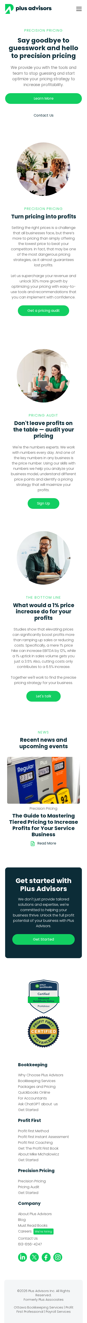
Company (29, 1203)
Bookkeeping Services (37, 1081)
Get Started (28, 1110)
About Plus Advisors (35, 1214)
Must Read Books (33, 1225)
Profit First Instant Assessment (43, 1137)
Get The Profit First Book (38, 1148)
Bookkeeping (33, 1065)
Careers (25, 1231)
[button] (78, 9)
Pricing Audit (28, 1187)
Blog (22, 1220)
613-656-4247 (30, 1244)
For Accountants (32, 1098)
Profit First (29, 1120)
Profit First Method (33, 1131)
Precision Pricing (36, 1171)
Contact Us (28, 1238)
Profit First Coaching (35, 1142)
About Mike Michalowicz (38, 1154)
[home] (30, 9)
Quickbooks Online (34, 1092)
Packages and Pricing (37, 1087)
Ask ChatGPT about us (38, 1104)
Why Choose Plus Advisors (40, 1075)
